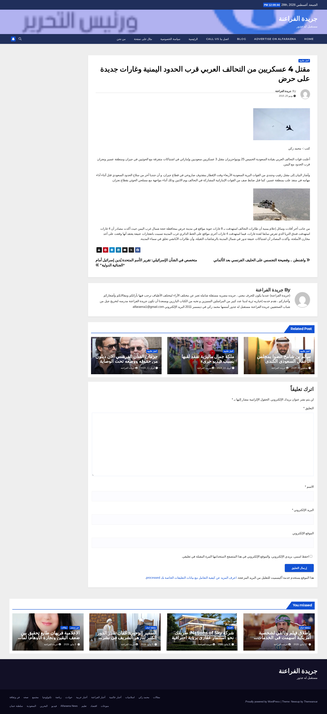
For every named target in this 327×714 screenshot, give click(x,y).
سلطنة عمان (305, 628)
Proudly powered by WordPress (263, 701)
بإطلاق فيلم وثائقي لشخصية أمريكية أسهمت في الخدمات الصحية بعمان (284, 637)
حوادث (68, 697)
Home (308, 39)
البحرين (44, 706)
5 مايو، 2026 (147, 644)
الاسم (309, 486)
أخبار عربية (81, 697)
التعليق (308, 408)
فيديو (54, 706)
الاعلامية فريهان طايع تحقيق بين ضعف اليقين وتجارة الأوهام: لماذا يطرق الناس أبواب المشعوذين (49, 637)
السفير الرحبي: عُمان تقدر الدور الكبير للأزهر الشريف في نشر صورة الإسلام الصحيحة (127, 637)
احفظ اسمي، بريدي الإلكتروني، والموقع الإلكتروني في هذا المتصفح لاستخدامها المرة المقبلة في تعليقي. (245, 556)
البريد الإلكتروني (303, 510)
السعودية (31, 706)
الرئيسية (193, 39)
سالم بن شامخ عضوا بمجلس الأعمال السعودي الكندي (284, 359)
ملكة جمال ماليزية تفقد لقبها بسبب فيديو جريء (208, 359)
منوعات (105, 706)
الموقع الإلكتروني (303, 533)
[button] (20, 38)
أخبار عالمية (304, 61)
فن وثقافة (14, 697)
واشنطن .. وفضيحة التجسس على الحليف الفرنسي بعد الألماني (260, 260)
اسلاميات (130, 697)
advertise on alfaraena (275, 39)
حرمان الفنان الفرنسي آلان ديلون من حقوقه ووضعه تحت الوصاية (127, 359)
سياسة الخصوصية (170, 39)
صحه (25, 697)
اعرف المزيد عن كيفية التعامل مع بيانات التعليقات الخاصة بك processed (191, 577)
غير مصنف (74, 628)
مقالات (64, 628)
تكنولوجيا (47, 697)
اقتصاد (230, 628)
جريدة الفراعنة (298, 19)
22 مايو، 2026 (300, 644)
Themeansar (311, 701)
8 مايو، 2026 (224, 644)
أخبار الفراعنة (98, 697)
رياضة (58, 697)
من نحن (121, 39)
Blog (241, 39)
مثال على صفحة (143, 39)
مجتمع (35, 697)
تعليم (84, 706)
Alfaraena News (69, 706)
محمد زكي (144, 697)
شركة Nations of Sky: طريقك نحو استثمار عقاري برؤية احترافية (203, 635)
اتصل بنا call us (217, 39)
